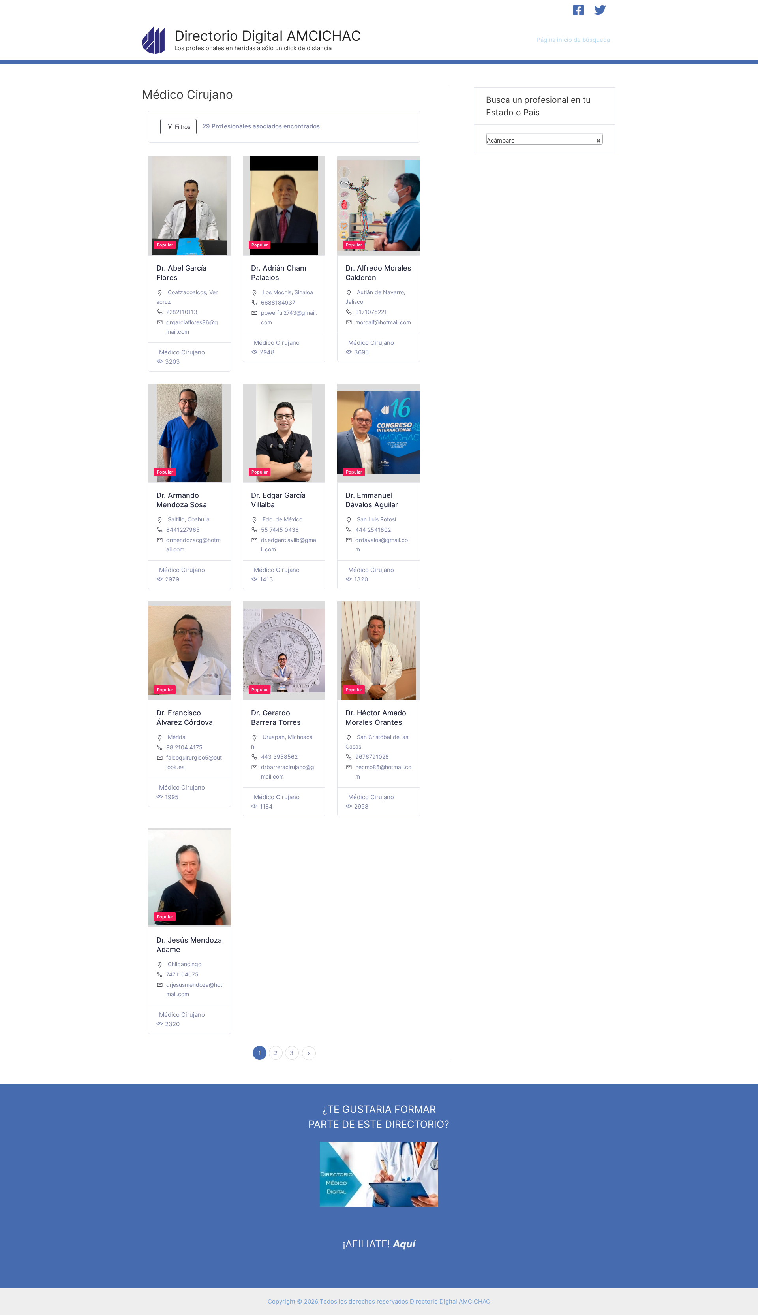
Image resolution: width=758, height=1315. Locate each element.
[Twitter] (600, 10)
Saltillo (176, 519)
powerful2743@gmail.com (289, 317)
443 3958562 (279, 756)
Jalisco (354, 301)
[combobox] (544, 139)
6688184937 (278, 302)
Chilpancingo (184, 964)
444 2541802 (373, 529)
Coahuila (199, 519)
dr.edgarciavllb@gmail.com (288, 544)
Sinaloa (304, 292)
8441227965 (183, 529)
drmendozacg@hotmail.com (193, 544)
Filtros (181, 126)
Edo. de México (282, 519)
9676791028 (372, 756)
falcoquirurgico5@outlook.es (194, 762)
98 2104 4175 (184, 747)
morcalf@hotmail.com (383, 322)
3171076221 (371, 312)
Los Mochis (277, 292)
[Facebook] (578, 10)
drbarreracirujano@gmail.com (287, 772)
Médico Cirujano (182, 352)
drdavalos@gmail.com (381, 544)
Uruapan (274, 737)
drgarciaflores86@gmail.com (192, 327)
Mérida (177, 737)
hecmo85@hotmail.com (383, 772)
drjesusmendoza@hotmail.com (194, 989)
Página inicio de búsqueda (573, 39)
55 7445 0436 (280, 529)
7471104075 (182, 974)
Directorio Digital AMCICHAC (267, 35)
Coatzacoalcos (187, 292)
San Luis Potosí (376, 519)
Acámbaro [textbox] (543, 140)
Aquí (404, 1244)
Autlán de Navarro (380, 292)
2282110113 (181, 312)
